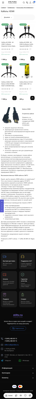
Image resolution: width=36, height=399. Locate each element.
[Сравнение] (30, 395)
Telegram (8, 360)
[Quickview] (4, 37)
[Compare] (10, 37)
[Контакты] (27, 2)
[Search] (23, 2)
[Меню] (3, 2)
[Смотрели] (16, 395)
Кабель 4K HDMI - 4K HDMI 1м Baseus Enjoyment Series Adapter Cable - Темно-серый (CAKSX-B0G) (8, 44)
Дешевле (7, 17)
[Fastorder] (7, 37)
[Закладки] (25, 395)
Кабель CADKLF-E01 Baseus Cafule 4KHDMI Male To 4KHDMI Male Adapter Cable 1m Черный (7, 84)
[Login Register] (30, 2)
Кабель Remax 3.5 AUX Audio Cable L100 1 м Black (26, 84)
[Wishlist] (13, 37)
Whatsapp (26, 360)
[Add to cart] (14, 58)
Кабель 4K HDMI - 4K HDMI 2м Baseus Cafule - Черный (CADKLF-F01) (26, 44)
